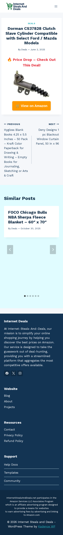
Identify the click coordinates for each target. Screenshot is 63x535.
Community (12, 481)
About (8, 401)
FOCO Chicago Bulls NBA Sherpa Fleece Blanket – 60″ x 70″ (27, 217)
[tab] (25, 296)
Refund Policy (13, 441)
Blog (7, 395)
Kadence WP (46, 526)
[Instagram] (20, 373)
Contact (9, 429)
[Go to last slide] (10, 249)
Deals (31, 23)
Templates (11, 472)
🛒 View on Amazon (31, 106)
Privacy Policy (13, 435)
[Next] (53, 249)
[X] (13, 373)
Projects (9, 407)
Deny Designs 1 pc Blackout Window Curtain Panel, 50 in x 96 (47, 134)
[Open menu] (56, 6)
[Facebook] (7, 373)
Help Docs (11, 464)
